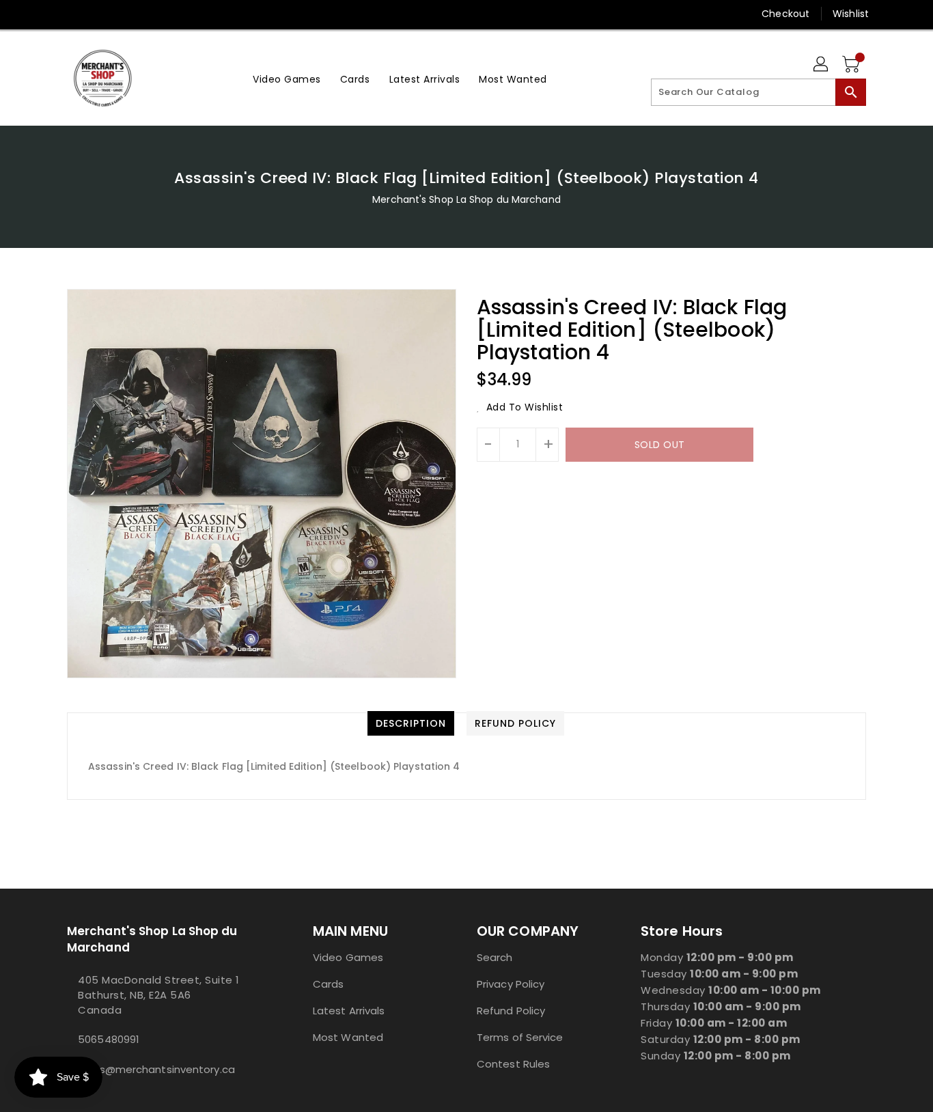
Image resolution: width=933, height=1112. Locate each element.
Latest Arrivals (349, 1010)
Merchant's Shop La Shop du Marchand (466, 199)
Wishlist (851, 13)
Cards (328, 984)
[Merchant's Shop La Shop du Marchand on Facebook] (48, 13)
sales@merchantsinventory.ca (156, 1069)
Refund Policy (511, 1010)
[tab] (410, 723)
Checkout (785, 13)
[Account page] (821, 65)
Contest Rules (513, 1064)
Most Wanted (348, 1037)
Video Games (348, 957)
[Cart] (852, 65)
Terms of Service (520, 1037)
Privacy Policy (510, 984)
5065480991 (108, 1039)
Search (495, 957)
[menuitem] (287, 78)
